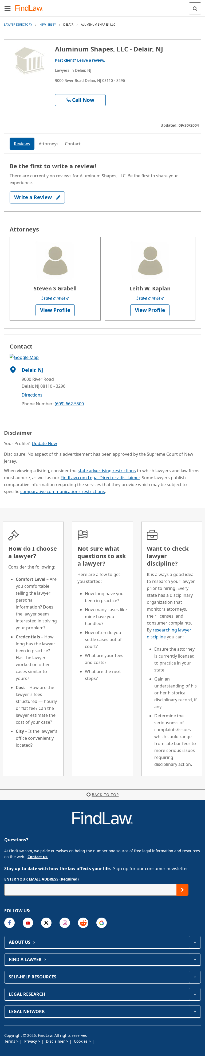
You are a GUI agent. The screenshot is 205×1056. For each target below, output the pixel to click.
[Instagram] (65, 923)
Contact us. (37, 856)
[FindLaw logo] (31, 8)
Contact (73, 144)
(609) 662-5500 (69, 404)
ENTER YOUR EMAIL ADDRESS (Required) (41, 879)
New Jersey (48, 24)
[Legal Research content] (194, 994)
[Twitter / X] (46, 923)
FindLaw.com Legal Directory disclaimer (100, 478)
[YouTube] (28, 923)
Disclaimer (56, 1041)
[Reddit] (83, 923)
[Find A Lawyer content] (194, 959)
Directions (32, 395)
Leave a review (55, 298)
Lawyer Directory (18, 24)
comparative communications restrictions (62, 491)
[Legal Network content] (194, 1011)
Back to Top (105, 794)
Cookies (81, 1041)
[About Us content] (194, 942)
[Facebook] (9, 923)
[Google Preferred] (101, 923)
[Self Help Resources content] (194, 977)
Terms (10, 1041)
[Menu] (7, 8)
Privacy (31, 1041)
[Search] (195, 8)
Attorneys (48, 144)
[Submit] (182, 890)
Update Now (44, 443)
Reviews (22, 144)
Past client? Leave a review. (80, 60)
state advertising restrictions (107, 471)
